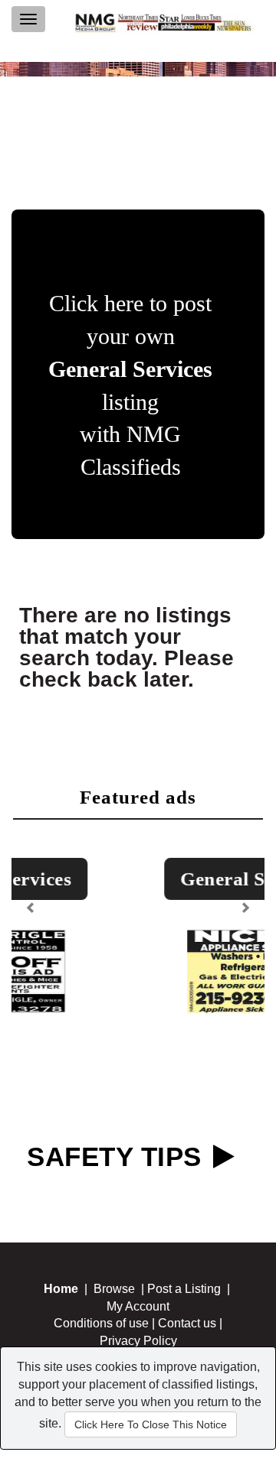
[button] (33, 902)
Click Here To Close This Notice (150, 1424)
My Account (138, 1306)
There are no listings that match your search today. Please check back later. (126, 647)
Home (61, 1288)
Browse (114, 1288)
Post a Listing (184, 1288)
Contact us (187, 1323)
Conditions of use (101, 1323)
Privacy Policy (138, 1340)
